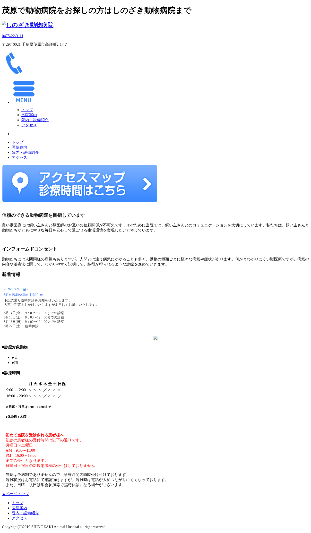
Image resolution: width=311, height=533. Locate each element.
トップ (27, 110)
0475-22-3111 (12, 36)
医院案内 (29, 115)
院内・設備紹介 (35, 120)
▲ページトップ (15, 494)
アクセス (29, 125)
